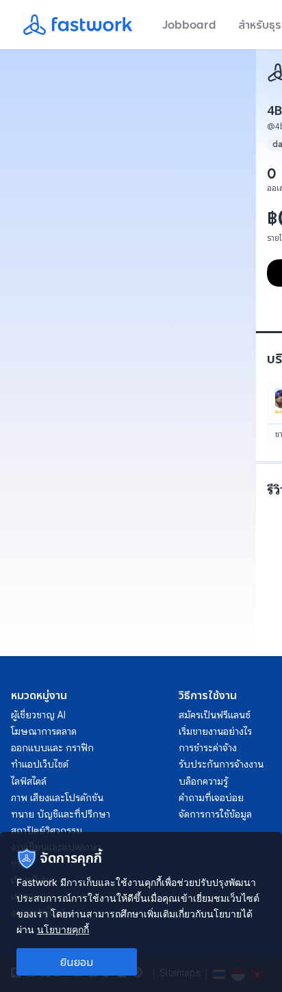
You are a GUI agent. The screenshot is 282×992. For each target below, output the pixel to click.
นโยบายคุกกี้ (63, 929)
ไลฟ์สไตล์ (29, 781)
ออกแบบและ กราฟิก (52, 747)
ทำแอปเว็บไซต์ (39, 764)
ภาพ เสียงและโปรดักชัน (57, 797)
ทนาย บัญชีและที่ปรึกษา (60, 814)
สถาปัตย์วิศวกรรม (46, 830)
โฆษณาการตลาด (44, 731)
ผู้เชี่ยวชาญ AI (38, 714)
